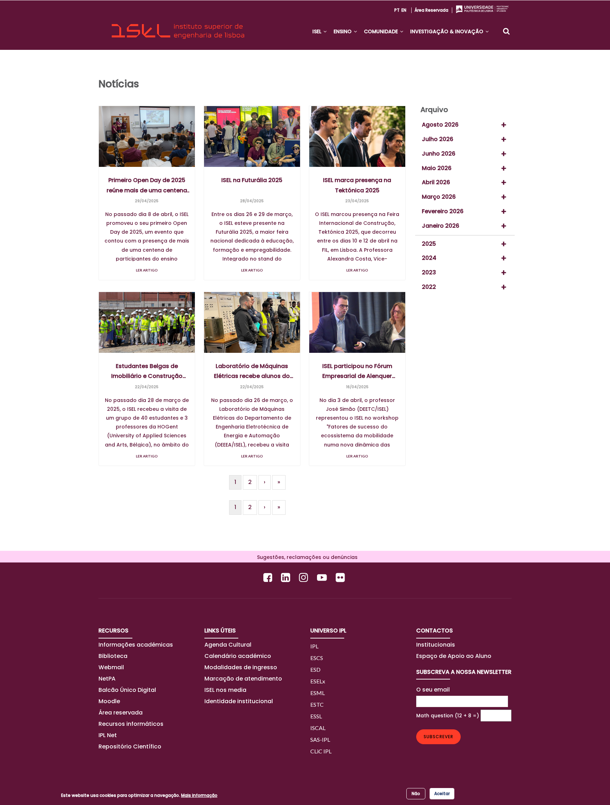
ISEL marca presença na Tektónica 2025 (357, 185)
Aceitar (442, 794)
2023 (429, 272)
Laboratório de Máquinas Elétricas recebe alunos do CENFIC (252, 371)
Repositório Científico (130, 746)
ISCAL (317, 727)
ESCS (316, 657)
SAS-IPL (320, 739)
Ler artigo (147, 270)
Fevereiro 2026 (443, 211)
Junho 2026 (438, 154)
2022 (429, 287)
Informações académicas (135, 645)
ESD (315, 669)
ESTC (317, 704)
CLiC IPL (320, 751)
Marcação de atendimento (243, 679)
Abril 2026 (436, 182)
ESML (317, 692)
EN (403, 10)
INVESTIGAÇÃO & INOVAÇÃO (447, 31)
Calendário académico (237, 656)
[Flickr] (341, 577)
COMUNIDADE (381, 31)
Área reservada (431, 10)
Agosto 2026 (440, 125)
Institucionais (435, 645)
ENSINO (343, 31)
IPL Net (107, 735)
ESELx (317, 681)
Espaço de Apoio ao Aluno (453, 656)
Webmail (111, 667)
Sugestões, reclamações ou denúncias (305, 557)
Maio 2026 (436, 168)
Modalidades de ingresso (240, 667)
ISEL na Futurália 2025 (251, 180)
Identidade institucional (238, 701)
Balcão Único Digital (127, 690)
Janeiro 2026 (440, 226)
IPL (314, 646)
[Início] (177, 25)
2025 (429, 244)
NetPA (106, 679)
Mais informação (199, 795)
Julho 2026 (437, 139)
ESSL (316, 716)
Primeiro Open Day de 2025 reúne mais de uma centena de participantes (147, 185)
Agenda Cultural (227, 645)
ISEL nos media (225, 690)
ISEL (317, 31)
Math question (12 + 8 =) (447, 715)
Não (416, 794)
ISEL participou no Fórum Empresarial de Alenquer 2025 (357, 371)
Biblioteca (112, 656)
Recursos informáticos (130, 724)
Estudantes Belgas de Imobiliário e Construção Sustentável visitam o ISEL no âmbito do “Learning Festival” (146, 371)
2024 (429, 258)
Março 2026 (439, 197)
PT (397, 10)
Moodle (109, 701)
